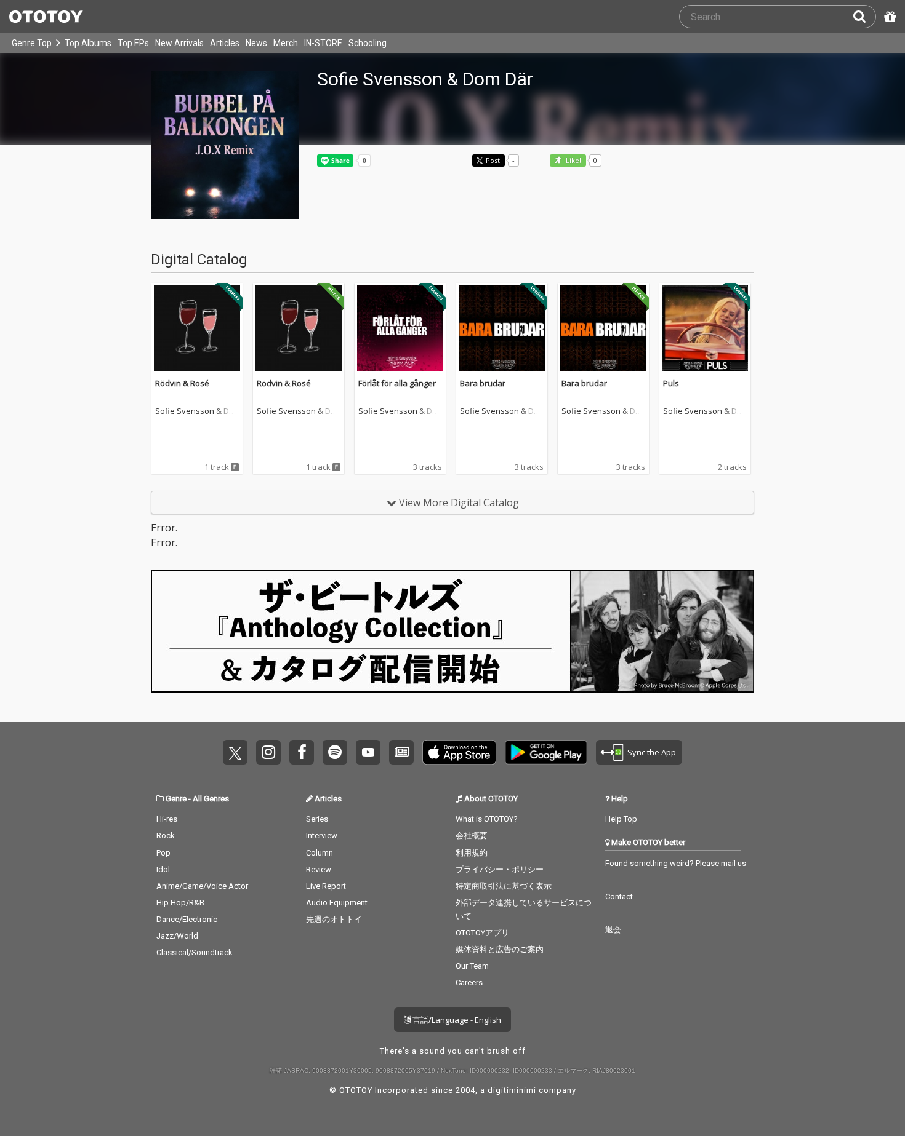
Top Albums (88, 43)
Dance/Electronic (186, 919)
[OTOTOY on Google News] (401, 752)
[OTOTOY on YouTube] (368, 752)
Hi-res (166, 819)
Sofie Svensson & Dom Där (194, 411)
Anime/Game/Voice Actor (202, 886)
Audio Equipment (337, 902)
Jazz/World (177, 935)
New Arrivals (179, 43)
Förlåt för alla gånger (397, 383)
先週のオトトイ (334, 919)
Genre (176, 798)
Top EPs (133, 43)
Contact (619, 896)
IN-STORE (323, 43)
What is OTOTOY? (487, 819)
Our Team (472, 966)
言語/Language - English (456, 1019)
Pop (163, 852)
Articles (224, 43)
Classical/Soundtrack (194, 952)
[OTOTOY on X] (235, 752)
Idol (163, 869)
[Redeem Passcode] (888, 16)
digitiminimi (512, 1090)
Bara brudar (482, 383)
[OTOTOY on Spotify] (335, 752)
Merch (285, 43)
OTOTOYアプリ (482, 932)
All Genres (211, 798)
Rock (165, 835)
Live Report (326, 886)
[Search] (864, 17)
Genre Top (32, 43)
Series (317, 819)
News (256, 43)
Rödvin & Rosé (182, 383)
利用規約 (472, 852)
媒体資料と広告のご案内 (500, 949)
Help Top (621, 819)
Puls (671, 383)
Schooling (367, 43)
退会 (613, 929)
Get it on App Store (459, 752)
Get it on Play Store (546, 752)
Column (319, 852)
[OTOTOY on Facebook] (301, 752)
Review (318, 869)
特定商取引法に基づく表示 (504, 886)
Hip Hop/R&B (180, 902)
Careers (469, 982)
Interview (321, 835)
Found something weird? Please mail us (675, 863)
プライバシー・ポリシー (500, 869)
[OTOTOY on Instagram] (268, 752)
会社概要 (472, 835)
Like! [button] (572, 161)
